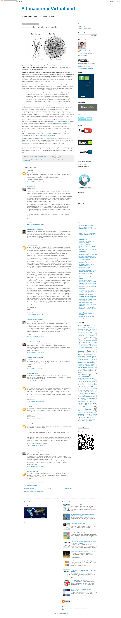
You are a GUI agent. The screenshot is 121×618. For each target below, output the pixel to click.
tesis (84, 410)
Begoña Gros (91, 327)
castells (79, 330)
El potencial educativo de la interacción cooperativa (86, 265)
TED (79, 410)
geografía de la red (83, 362)
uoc (91, 415)
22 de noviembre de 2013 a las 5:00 (36, 418)
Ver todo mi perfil (82, 55)
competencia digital (85, 334)
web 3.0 (83, 419)
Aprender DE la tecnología (86, 225)
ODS (81, 384)
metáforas (87, 378)
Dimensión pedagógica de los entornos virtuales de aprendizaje (88, 253)
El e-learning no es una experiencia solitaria (85, 261)
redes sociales (35, 142)
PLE (62, 140)
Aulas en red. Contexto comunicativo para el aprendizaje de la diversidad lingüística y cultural (88, 234)
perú (96, 386)
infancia (81, 369)
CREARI (83, 342)
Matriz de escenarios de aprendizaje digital (82, 561)
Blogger (66, 613)
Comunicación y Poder (28, 64)
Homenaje (93, 364)
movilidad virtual (91, 381)
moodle (82, 381)
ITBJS (28, 406)
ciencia (82, 332)
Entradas (82, 195)
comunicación (81, 335)
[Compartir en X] (56, 157)
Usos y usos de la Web (77, 505)
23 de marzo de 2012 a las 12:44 (35, 314)
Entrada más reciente (28, 488)
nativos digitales (88, 383)
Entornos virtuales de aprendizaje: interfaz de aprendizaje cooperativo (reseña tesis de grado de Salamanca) (87, 269)
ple (87, 388)
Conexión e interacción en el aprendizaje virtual (86, 242)
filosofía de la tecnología (47, 159)
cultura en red (85, 344)
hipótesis (87, 364)
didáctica (85, 345)
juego (94, 375)
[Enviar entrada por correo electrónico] (49, 156)
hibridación (80, 364)
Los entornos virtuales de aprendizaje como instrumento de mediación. (88, 304)
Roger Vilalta (30, 245)
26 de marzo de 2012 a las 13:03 (35, 336)
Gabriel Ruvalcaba (32, 373)
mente (79, 378)
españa (80, 357)
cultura (95, 342)
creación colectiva (91, 340)
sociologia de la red (63, 159)
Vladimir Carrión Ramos (33, 229)
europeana (86, 359)
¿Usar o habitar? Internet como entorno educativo (84, 551)
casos (93, 329)
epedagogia (89, 354)
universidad (90, 412)
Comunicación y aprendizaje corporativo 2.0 (86, 238)
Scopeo (88, 396)
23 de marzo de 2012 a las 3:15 (35, 240)
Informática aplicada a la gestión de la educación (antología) (87, 284)
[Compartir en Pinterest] (60, 157)
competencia (91, 332)
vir (88, 417)
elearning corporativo (90, 352)
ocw (96, 383)
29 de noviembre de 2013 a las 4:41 (36, 466)
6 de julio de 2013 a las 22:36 (34, 381)
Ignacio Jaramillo (31, 471)
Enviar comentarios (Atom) (36, 491)
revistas (80, 395)
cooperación (90, 339)
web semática (91, 419)
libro (79, 376)
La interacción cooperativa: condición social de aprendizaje (87, 295)
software (80, 404)
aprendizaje (34, 159)
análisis (29, 159)
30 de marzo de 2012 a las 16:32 (35, 368)
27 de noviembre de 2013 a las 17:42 (36, 445)
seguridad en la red (85, 398)
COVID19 (80, 340)
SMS (94, 398)
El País (80, 352)
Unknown (29, 424)
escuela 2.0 (90, 356)
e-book (82, 347)
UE (84, 412)
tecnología (82, 407)
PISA (82, 388)
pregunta (89, 390)
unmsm (86, 415)
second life (94, 396)
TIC (93, 411)
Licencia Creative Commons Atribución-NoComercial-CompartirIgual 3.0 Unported (85, 66)
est (87, 357)
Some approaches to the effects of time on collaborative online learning (88, 313)
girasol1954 (30, 386)
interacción (91, 370)
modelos (80, 379)
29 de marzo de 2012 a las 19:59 (35, 352)
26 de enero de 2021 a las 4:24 (35, 482)
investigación (83, 375)
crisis (89, 342)
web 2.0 (94, 417)
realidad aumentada (82, 391)
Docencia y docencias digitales (79, 523)
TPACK (79, 412)
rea (94, 390)
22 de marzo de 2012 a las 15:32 (35, 224)
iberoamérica (82, 367)
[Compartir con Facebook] (58, 157)
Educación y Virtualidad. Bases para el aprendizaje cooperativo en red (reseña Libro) (87, 258)
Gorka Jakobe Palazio (32, 342)
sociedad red (93, 401)
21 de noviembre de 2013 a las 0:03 (36, 401)
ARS (84, 327)
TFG (88, 410)
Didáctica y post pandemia (78, 532)
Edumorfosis (30, 186)
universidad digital (83, 414)
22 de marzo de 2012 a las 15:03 (35, 181)
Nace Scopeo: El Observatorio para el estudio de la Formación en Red (87, 309)
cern (85, 330)
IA (94, 365)
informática (94, 369)
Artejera (29, 170)
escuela (39, 159)
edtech (92, 349)
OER (85, 384)
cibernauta (94, 330)
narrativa (80, 383)
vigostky (83, 417)
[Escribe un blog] (55, 157)
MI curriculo (82, 26)
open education (93, 384)
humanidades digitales (84, 365)
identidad (91, 367)
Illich (96, 367)
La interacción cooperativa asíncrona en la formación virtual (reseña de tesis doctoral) (87, 291)
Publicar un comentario (31, 485)
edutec (93, 351)
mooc (95, 379)
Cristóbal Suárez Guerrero (34, 319)
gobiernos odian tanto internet (46, 135)
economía (85, 349)
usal (96, 415)
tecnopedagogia (26, 160)
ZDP (90, 420)
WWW (83, 420)
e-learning (89, 347)
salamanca (87, 395)
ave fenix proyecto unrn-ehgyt (35, 450)
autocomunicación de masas (63, 123)
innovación (83, 370)
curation (93, 344)
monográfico (88, 379)
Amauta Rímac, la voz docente (79, 580)
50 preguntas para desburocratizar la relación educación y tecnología (83, 515)
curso (79, 345)
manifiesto (93, 376)
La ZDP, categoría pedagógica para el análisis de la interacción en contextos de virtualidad (87, 299)
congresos (80, 337)
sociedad (80, 400)
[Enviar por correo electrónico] (53, 157)
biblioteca (80, 329)
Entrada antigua (69, 488)
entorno (80, 354)
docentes (94, 345)
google (93, 362)
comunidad (91, 335)
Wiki (79, 420)
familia (93, 359)
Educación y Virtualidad (48, 8)
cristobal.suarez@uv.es (85, 28)
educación (82, 351)
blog (58, 258)
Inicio (49, 488)
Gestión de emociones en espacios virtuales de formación (87, 281)
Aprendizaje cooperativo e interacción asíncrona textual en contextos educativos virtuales (87, 229)
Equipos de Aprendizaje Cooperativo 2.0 (85, 274)
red (81, 393)
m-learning (86, 376)
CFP (89, 330)
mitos (93, 378)
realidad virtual (93, 391)
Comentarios (83, 198)
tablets (91, 404)
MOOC (51, 142)
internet (81, 373)
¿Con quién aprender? (85, 244)
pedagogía (56, 159)
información (87, 369)
